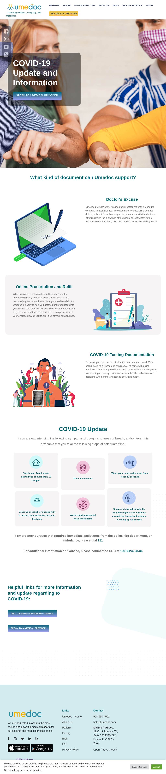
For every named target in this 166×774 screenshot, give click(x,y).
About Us (104, 5)
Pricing (67, 5)
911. (101, 540)
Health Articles (132, 5)
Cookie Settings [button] (139, 767)
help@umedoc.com (104, 722)
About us (67, 722)
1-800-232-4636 (131, 551)
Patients (54, 5)
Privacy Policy (70, 749)
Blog (65, 738)
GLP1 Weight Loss (84, 5)
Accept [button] (156, 767)
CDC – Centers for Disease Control (32, 613)
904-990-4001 (101, 716)
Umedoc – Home (72, 716)
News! (116, 5)
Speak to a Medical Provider (37, 95)
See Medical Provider (64, 13)
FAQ (64, 744)
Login (149, 5)
